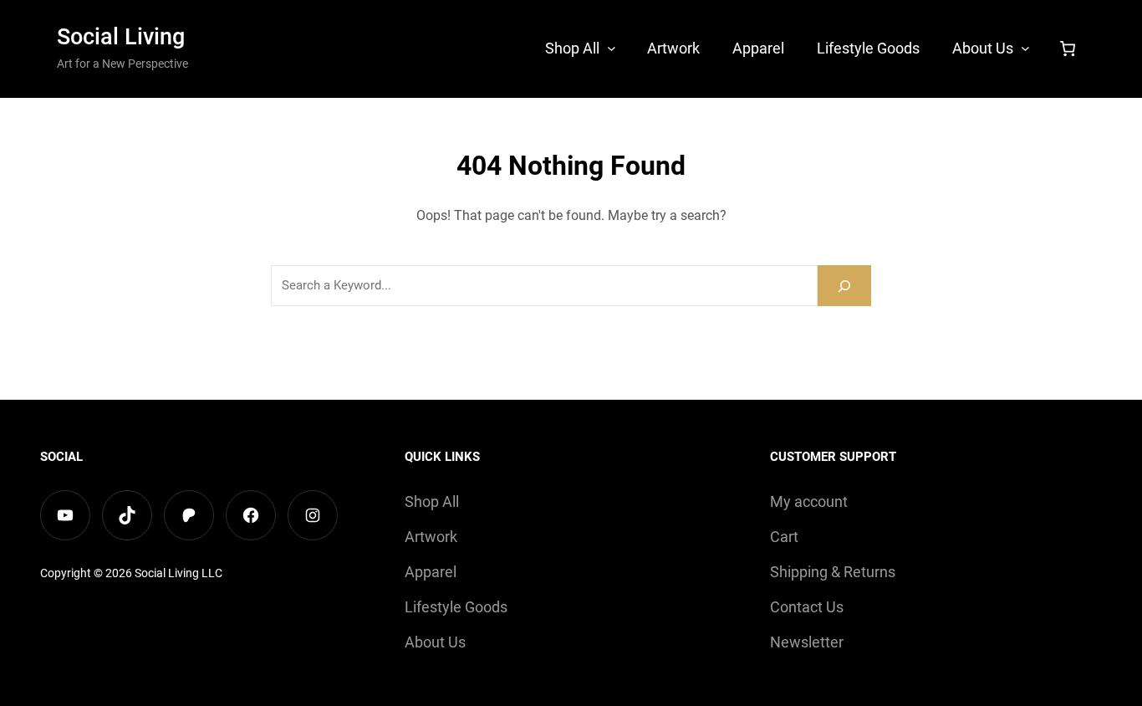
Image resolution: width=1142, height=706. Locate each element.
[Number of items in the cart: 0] (1067, 48)
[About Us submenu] (1025, 47)
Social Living (121, 36)
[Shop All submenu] (611, 47)
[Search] (844, 285)
